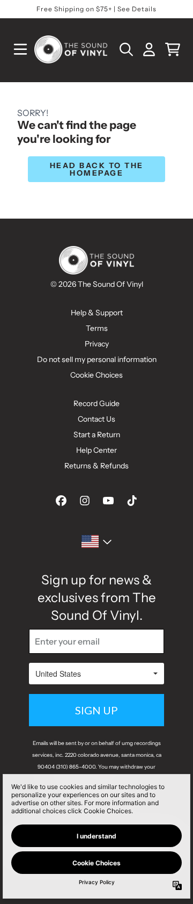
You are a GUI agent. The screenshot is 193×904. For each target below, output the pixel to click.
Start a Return (96, 434)
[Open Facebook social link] (61, 500)
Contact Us (96, 419)
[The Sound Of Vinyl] (70, 49)
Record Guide (96, 403)
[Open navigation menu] (20, 49)
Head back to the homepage (97, 169)
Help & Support (97, 312)
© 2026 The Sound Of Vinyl (96, 284)
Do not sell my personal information (97, 359)
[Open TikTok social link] (132, 500)
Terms (97, 328)
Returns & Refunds (96, 466)
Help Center (96, 450)
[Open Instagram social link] (84, 500)
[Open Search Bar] (125, 49)
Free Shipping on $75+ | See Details (96, 9)
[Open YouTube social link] (108, 500)
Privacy (97, 344)
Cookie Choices (96, 375)
